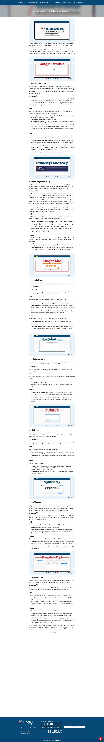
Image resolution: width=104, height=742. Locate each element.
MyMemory (31, 505)
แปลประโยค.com (32, 369)
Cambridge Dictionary (34, 185)
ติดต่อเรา (75, 2)
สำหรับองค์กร (81, 2)
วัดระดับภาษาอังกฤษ (56, 2)
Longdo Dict (32, 283)
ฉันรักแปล (31, 433)
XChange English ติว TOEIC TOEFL (73, 723)
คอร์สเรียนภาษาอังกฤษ (32, 2)
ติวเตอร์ (64, 2)
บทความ (69, 2)
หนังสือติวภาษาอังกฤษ (44, 2)
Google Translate (62, 86)
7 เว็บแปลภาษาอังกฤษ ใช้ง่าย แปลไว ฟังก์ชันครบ (52, 11)
